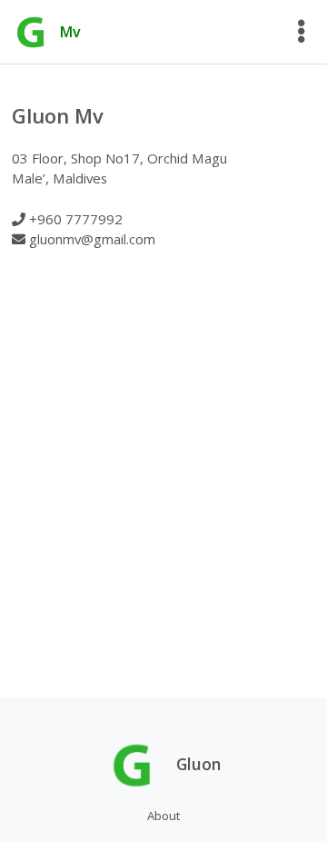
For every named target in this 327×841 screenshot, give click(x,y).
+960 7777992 (76, 219)
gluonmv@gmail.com (92, 239)
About (163, 815)
